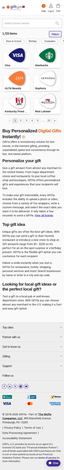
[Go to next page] (54, 120)
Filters (55, 34)
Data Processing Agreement (19, 432)
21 (49, 120)
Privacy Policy (12, 427)
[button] (13, 41)
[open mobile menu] (3, 7)
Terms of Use (32, 427)
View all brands (44, 215)
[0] (58, 5)
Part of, (26, 418)
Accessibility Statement (17, 438)
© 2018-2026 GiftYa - (15, 414)
